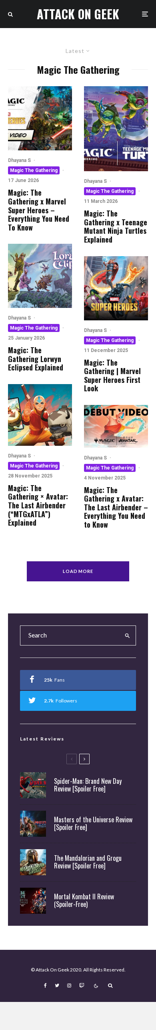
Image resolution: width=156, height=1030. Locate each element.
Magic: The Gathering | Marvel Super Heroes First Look (112, 375)
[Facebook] (45, 985)
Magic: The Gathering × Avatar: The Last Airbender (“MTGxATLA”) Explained (38, 505)
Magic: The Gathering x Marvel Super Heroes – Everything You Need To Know (38, 210)
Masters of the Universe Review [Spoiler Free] (93, 823)
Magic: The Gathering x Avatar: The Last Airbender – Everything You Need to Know (116, 507)
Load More (78, 571)
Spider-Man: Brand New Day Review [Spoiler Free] (88, 785)
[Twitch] (81, 985)
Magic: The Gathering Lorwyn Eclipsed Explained (35, 359)
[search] (127, 635)
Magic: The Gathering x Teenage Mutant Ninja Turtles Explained (115, 226)
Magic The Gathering (34, 170)
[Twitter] (57, 985)
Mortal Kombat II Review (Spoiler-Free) (84, 900)
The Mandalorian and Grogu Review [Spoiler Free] (88, 862)
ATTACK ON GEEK (78, 14)
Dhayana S (19, 160)
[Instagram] (69, 985)
